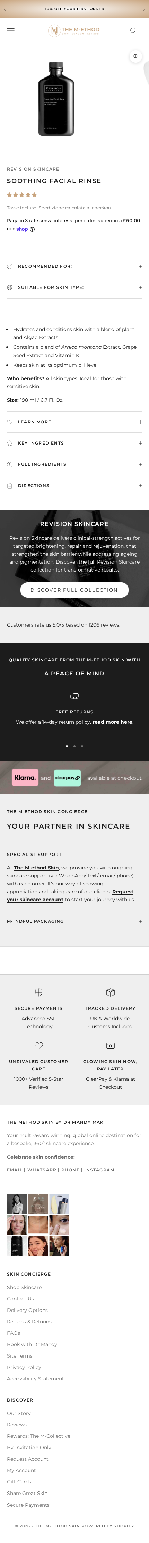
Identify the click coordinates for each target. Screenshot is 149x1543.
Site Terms (20, 1356)
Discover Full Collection (74, 590)
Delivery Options (27, 1310)
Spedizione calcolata (62, 207)
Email (15, 1169)
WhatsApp (42, 1169)
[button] (22, 195)
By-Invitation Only (29, 1447)
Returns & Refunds (29, 1321)
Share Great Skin (27, 1493)
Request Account (28, 1459)
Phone (70, 1169)
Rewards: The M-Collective (38, 1436)
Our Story (19, 1413)
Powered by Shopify (107, 1526)
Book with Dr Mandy (32, 1344)
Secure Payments (28, 1505)
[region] (74, 713)
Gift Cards (19, 1482)
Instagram (99, 1169)
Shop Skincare (24, 1287)
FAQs (13, 1333)
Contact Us (20, 1299)
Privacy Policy (24, 1367)
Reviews (17, 1425)
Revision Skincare (33, 169)
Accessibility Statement (35, 1379)
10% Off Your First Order (74, 9)
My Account (21, 1470)
